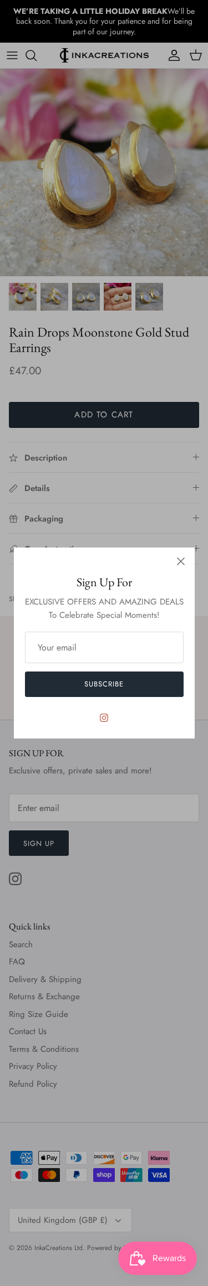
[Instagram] (104, 718)
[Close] (181, 561)
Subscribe (104, 684)
